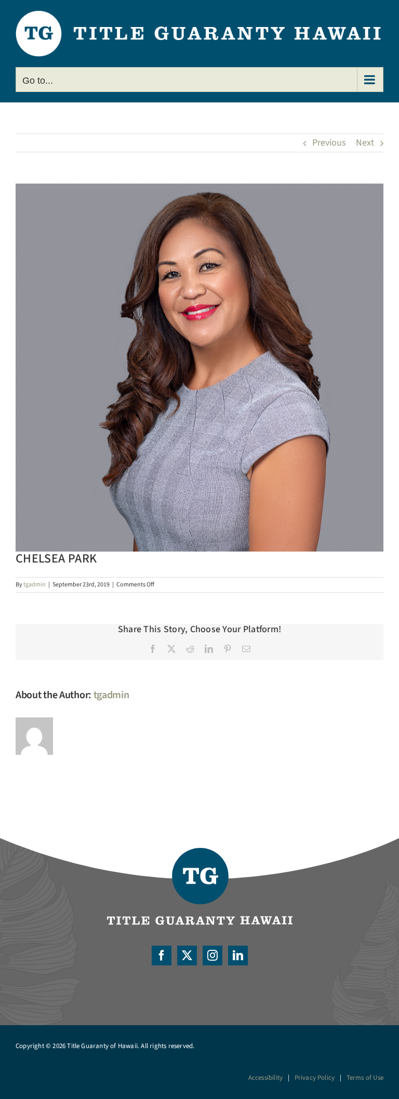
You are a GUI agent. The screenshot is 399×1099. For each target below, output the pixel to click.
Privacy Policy (315, 1077)
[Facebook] (161, 955)
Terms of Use (365, 1077)
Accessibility (265, 1077)
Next (365, 142)
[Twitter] (187, 955)
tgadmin (34, 584)
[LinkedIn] (238, 955)
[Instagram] (212, 955)
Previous (329, 142)
